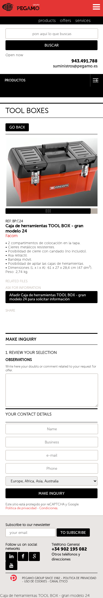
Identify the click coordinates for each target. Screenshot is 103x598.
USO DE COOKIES (35, 581)
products (47, 20)
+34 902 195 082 (69, 549)
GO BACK (17, 127)
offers (65, 20)
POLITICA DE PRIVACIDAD (79, 578)
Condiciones (48, 508)
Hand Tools (9, 88)
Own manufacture (15, 95)
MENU (96, 7)
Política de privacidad (21, 508)
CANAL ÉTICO (59, 581)
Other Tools (10, 92)
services (83, 20)
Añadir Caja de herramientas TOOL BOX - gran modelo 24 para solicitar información (47, 297)
